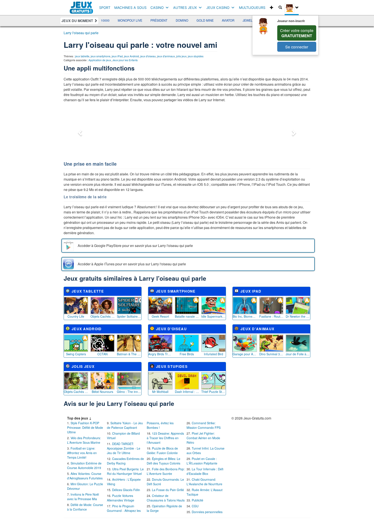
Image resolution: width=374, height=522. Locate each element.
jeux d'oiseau (148, 56)
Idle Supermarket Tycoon (213, 316)
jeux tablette (82, 56)
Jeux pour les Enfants (125, 60)
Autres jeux (185, 7)
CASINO (157, 7)
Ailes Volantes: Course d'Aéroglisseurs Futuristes (85, 475)
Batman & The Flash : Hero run (129, 354)
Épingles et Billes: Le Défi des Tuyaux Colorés (163, 460)
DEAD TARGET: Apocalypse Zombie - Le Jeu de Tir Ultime (123, 448)
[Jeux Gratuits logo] (81, 5)
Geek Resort (160, 316)
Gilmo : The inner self (129, 391)
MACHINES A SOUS (130, 7)
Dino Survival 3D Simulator (271, 354)
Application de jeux (100, 60)
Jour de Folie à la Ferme (298, 354)
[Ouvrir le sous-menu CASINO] (168, 7)
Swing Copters (76, 354)
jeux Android (131, 56)
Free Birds (187, 354)
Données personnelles (207, 512)
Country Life (76, 316)
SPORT (104, 7)
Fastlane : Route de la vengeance (271, 316)
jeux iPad (117, 56)
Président (143, 20)
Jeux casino (217, 7)
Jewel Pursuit (239, 20)
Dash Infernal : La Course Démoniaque (187, 391)
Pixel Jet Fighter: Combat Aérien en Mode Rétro (203, 438)
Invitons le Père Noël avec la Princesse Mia (83, 496)
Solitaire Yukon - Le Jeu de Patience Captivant (125, 425)
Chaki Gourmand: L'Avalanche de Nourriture (204, 481)
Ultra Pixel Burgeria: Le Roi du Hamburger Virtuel (125, 471)
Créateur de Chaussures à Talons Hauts (166, 497)
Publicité (197, 500)
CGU (195, 506)
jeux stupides (195, 56)
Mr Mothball (160, 391)
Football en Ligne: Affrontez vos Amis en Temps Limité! (82, 453)
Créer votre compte (296, 32)
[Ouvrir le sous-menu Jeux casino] (234, 7)
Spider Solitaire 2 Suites (129, 316)
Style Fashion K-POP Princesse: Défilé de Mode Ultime (85, 427)
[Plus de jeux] (271, 7)
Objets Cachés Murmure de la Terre (76, 391)
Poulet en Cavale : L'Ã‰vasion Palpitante (202, 460)
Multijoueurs (252, 7)
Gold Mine (189, 20)
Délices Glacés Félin (126, 490)
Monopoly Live (114, 20)
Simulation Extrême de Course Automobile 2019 (84, 465)
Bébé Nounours (102, 391)
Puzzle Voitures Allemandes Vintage (120, 497)
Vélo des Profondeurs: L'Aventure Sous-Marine (84, 440)
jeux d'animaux (166, 56)
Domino (166, 20)
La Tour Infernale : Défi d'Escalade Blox (205, 471)
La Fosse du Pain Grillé (168, 490)
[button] (79, 132)
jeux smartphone (100, 56)
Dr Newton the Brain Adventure (298, 316)
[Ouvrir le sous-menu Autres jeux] (201, 7)
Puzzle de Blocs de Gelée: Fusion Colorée (162, 450)
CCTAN (102, 354)
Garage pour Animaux (245, 354)
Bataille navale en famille (187, 316)
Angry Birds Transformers (160, 354)
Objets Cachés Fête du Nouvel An (102, 316)
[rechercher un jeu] (280, 7)
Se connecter (296, 47)
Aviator (212, 20)
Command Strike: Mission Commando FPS (204, 425)
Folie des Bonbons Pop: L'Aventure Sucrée (166, 471)
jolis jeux (181, 56)
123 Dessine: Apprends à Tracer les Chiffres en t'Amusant (165, 438)
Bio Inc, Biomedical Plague (245, 316)
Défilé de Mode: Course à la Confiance (85, 507)
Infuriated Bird (213, 354)
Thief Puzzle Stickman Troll (213, 391)
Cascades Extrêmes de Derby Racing (125, 460)
